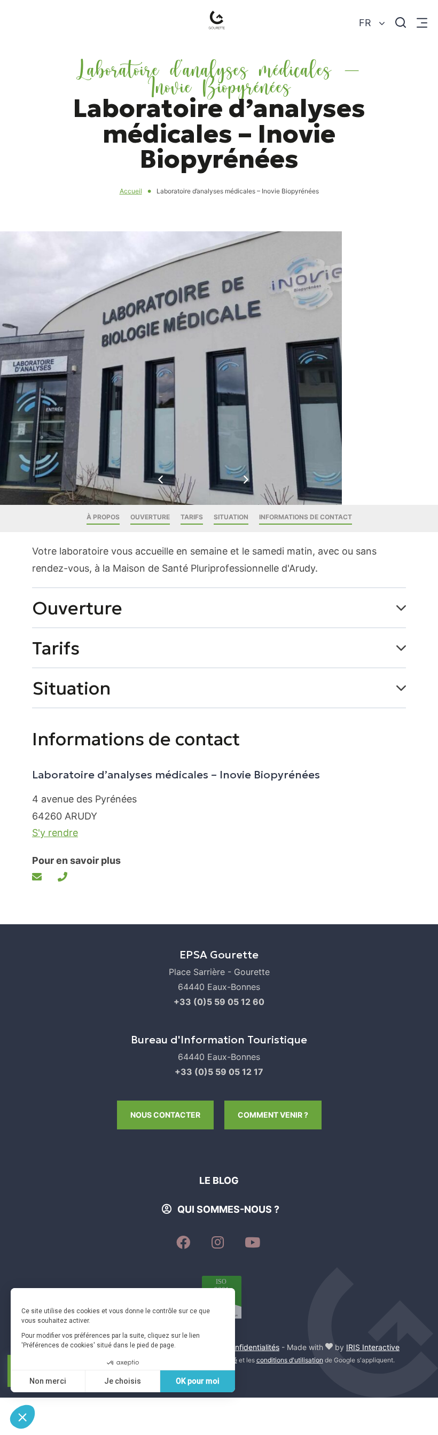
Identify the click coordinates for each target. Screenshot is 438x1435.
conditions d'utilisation (289, 1360)
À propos (103, 517)
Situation (231, 517)
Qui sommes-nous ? (228, 1209)
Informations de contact (305, 517)
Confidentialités (252, 1347)
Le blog (219, 1180)
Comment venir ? (273, 1114)
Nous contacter (165, 1114)
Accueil (131, 191)
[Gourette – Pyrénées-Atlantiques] (218, 23)
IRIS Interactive (373, 1347)
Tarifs (192, 517)
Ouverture (150, 517)
